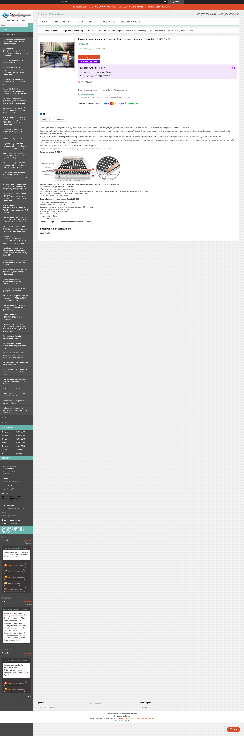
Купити (89, 57)
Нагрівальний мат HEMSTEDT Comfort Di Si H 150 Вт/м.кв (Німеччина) (14, 307)
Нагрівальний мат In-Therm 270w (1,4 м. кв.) (14, 666)
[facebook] (41, 115)
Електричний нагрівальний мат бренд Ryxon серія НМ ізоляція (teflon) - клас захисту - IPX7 (15, 175)
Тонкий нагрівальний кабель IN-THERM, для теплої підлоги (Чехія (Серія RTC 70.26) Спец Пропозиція (15, 197)
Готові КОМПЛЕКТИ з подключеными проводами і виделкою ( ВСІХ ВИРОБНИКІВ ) (15, 91)
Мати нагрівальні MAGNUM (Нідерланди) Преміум (14, 289)
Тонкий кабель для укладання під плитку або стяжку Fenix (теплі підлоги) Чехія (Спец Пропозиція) (15, 71)
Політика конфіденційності (144, 718)
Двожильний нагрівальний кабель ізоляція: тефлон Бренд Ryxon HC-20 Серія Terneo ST (15, 155)
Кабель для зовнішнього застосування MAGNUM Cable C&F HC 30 (15, 410)
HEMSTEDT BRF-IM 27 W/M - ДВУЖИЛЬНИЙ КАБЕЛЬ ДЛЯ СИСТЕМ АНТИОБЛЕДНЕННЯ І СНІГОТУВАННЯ (14, 327)
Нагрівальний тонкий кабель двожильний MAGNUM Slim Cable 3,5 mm (15, 262)
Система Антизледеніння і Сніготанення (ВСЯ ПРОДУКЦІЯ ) (15, 81)
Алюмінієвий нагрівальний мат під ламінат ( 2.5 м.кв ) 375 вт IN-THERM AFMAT (16, 554)
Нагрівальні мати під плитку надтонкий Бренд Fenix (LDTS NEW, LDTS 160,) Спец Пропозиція (15, 120)
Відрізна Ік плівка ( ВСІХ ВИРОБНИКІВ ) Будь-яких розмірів (13, 131)
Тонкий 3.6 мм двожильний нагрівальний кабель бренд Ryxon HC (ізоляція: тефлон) (14, 165)
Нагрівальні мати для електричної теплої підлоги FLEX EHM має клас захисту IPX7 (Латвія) (15, 208)
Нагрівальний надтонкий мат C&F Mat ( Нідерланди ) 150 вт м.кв (15, 381)
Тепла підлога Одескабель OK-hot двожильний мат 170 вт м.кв (15, 371)
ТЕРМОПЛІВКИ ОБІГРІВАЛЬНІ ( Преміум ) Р (103, 31)
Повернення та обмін (130, 22)
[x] (44, 115)
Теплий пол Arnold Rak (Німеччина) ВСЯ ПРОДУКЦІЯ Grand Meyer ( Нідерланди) (14, 100)
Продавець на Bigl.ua (122, 716)
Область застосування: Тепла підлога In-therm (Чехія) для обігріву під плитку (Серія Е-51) (15, 186)
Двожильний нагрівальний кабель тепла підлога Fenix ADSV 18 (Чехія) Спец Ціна (14, 110)
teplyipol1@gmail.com (10, 516)
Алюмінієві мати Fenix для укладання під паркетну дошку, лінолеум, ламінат (13, 355)
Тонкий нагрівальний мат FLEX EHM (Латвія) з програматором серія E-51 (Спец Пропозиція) (15, 229)
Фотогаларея (95, 704)
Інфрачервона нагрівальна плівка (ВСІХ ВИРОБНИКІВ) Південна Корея (14, 41)
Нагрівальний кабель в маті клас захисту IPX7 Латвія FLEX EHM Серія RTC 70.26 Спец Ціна (15, 219)
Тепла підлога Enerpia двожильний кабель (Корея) (14, 337)
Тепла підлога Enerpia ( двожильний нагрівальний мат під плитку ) (15, 345)
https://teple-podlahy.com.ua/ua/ (14, 508)
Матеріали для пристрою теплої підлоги (13, 61)
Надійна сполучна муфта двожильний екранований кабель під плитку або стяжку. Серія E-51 (15, 251)
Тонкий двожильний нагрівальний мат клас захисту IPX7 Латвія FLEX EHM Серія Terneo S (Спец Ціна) (15, 239)
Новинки (144, 707)
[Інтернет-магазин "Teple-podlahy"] (16, 15)
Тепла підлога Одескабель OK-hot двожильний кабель (15, 363)
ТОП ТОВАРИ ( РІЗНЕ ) (11, 388)
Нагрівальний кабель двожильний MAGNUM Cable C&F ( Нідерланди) (14, 281)
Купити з (84, 62)
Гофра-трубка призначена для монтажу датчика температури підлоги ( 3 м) (16, 672)
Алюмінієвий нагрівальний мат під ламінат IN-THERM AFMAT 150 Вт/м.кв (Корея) (15, 298)
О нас (4, 417)
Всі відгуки (25, 696)
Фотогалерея (109, 22)
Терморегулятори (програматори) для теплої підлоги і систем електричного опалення (15, 51)
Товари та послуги (51, 31)
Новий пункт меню (46, 707)
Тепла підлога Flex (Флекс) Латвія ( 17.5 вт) (13, 402)
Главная (44, 22)
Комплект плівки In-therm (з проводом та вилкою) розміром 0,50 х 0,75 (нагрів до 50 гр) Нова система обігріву (16, 636)
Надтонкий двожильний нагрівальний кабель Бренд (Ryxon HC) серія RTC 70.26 (14, 146)
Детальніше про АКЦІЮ (159, 7)
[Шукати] (30, 25)
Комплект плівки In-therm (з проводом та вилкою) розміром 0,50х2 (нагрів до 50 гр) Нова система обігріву (16, 626)
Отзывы (5, 422)
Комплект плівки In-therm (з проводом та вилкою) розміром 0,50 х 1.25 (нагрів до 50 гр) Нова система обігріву (16, 617)
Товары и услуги (8, 34)
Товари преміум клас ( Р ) (13, 139)
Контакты (93, 22)
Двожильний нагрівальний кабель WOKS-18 (14, 394)
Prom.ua (134, 714)
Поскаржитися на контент (124, 718)
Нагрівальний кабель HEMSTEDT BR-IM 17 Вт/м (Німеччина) (12, 317)
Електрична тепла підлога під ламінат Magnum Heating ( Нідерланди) (15, 271)
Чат (235, 729)
